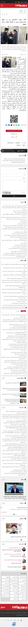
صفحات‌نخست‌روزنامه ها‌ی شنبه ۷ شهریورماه (18, 536)
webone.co (15, 586)
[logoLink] (21, 5)
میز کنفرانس (15, 599)
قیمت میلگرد (24, 599)
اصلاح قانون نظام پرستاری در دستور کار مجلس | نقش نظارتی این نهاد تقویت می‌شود (11, 550)
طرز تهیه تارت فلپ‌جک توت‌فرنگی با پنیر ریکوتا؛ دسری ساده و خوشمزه (13, 307)
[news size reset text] (4, 55)
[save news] (6, 14)
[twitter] (14, 125)
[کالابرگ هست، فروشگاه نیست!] (22, 401)
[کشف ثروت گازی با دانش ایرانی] (24, 561)
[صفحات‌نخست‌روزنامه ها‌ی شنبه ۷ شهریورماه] (14, 528)
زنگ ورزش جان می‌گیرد (14, 507)
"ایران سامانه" (19, 617)
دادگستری (17, 142)
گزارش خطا (13, 134)
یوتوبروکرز (7, 577)
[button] (17, 514)
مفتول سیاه (16, 593)
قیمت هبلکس (23, 596)
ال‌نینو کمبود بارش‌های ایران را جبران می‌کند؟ (14, 567)
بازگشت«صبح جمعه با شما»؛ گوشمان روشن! (12, 383)
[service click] (16, 2)
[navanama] (25, 2)
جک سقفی (16, 596)
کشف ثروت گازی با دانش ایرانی (16, 563)
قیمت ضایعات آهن (23, 593)
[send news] (4, 14)
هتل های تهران (23, 589)
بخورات (25, 583)
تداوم (24, 145)
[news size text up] (2, 55)
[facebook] (11, 125)
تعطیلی (18, 145)
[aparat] (18, 621)
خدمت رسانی (10, 142)
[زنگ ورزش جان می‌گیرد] (21, 509)
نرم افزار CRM (23, 586)
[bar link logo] (3, 2)
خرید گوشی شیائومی (14, 580)
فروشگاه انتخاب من (6, 586)
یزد (24, 11)
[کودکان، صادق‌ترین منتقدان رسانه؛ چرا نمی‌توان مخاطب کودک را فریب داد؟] (22, 395)
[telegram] (16, 125)
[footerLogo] (18, 607)
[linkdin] (9, 125)
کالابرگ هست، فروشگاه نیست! (14, 403)
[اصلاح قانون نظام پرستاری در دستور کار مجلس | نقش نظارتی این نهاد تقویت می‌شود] (24, 549)
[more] (3, 378)
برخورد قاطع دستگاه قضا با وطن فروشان (18, 162)
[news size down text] (7, 55)
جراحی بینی (24, 580)
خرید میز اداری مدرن (5, 596)
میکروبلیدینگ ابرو (6, 589)
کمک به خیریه (15, 589)
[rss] (6, 621)
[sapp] (22, 621)
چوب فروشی (15, 577)
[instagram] (9, 621)
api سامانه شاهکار (23, 577)
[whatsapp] (19, 125)
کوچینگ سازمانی (6, 593)
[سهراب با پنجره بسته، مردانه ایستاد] (24, 556)
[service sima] (19, 2)
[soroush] (6, 125)
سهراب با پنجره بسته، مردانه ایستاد (15, 556)
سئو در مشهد (7, 583)
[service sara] (22, 2)
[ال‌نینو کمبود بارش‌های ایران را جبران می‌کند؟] (24, 568)
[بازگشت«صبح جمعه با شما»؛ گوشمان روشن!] (22, 384)
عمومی (21, 11)
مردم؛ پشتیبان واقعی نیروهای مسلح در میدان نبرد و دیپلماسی (14, 159)
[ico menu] (2, 5)
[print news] (2, 14)
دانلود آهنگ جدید (14, 583)
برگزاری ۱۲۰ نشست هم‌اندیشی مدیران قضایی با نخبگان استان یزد (14, 160)
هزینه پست (7, 580)
